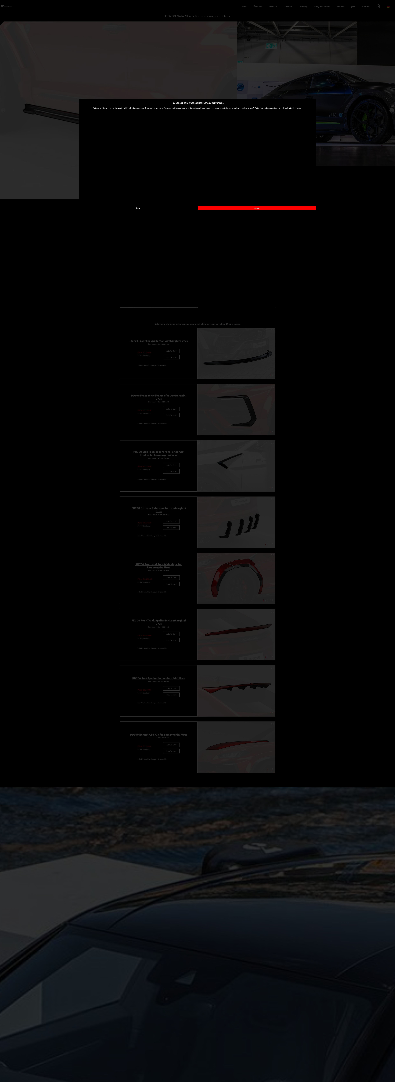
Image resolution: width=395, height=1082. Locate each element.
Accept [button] (256, 208)
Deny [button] (138, 208)
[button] (301, 108)
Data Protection (289, 108)
